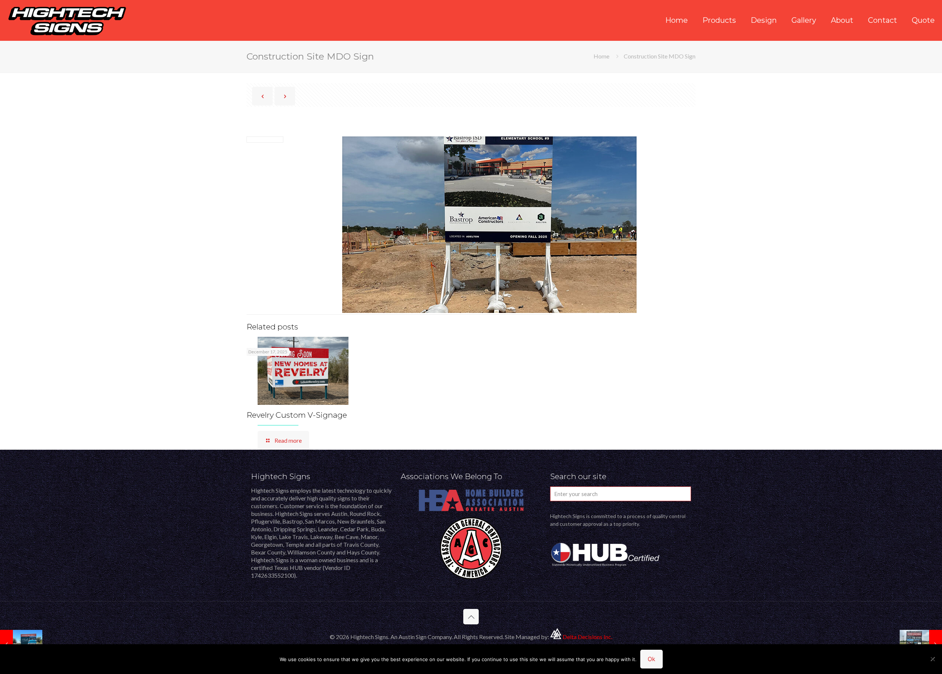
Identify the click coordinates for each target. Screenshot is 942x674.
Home (601, 56)
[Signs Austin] (67, 20)
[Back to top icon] (471, 616)
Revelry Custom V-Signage (297, 415)
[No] (932, 659)
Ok (651, 659)
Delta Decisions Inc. (587, 636)
